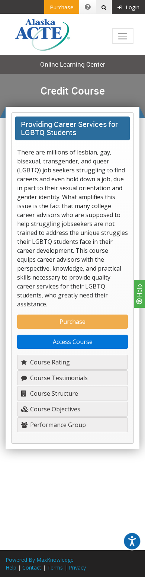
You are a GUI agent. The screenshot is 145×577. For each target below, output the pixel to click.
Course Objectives (54, 409)
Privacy (77, 567)
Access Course (73, 342)
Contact (31, 567)
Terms (55, 567)
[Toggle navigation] (122, 36)
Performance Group (57, 425)
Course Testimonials (58, 378)
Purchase (62, 7)
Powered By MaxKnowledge (40, 559)
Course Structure (53, 393)
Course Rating (49, 362)
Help (139, 291)
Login (132, 7)
